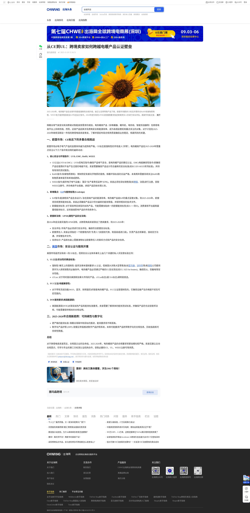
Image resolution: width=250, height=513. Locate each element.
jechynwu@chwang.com (65, 357)
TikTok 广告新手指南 (139, 497)
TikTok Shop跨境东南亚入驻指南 (184, 497)
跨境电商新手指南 (98, 501)
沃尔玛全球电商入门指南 (139, 501)
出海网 (58, 408)
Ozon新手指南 (52, 501)
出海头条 (68, 408)
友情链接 (87, 478)
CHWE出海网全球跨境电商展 (129, 467)
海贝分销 (121, 478)
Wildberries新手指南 (76, 497)
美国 (54, 246)
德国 (136, 182)
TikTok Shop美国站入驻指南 (74, 501)
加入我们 (50, 473)
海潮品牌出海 (123, 473)
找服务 (34, 2)
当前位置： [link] (51, 408)
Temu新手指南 (74, 505)
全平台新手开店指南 (55, 497)
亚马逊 (132, 266)
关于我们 (50, 467)
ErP (62, 192)
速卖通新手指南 (159, 497)
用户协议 (50, 478)
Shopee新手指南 (178, 501)
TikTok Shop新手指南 (98, 497)
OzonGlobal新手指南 (55, 505)
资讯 (18, 2)
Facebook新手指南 (119, 497)
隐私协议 (50, 484)
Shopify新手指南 (160, 501)
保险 (150, 266)
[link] (58, 407)
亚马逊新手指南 (117, 501)
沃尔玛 (140, 266)
